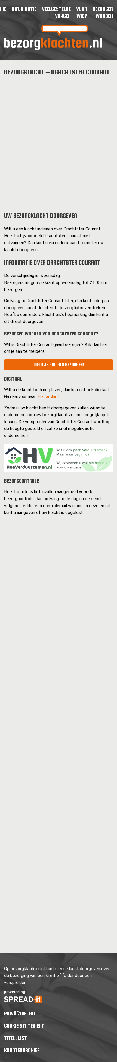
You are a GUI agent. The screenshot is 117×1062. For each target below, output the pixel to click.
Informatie (24, 9)
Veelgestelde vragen (56, 12)
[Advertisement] (58, 140)
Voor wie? (81, 12)
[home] (53, 48)
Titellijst (15, 1038)
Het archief (48, 396)
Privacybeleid (19, 1013)
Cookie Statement (24, 1025)
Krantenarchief (21, 1050)
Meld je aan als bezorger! (58, 364)
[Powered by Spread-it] (23, 1001)
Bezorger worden (103, 12)
